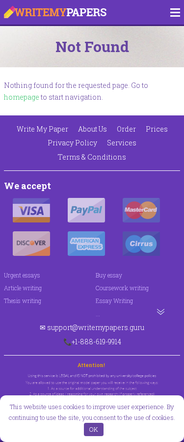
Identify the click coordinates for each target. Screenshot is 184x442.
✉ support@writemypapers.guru (92, 327)
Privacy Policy (72, 142)
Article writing (23, 288)
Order (126, 129)
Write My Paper (42, 129)
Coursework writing (122, 288)
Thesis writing (22, 300)
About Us (92, 129)
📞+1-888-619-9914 (92, 341)
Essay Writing (114, 300)
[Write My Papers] (55, 12)
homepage (21, 97)
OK (93, 429)
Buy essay (109, 275)
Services (121, 142)
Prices (157, 129)
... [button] (98, 314)
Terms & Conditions (92, 157)
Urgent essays (22, 275)
